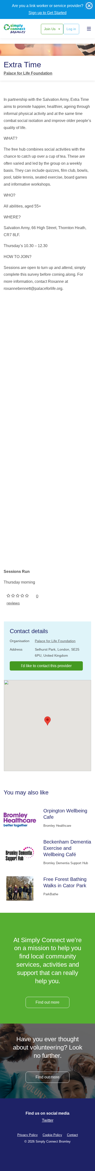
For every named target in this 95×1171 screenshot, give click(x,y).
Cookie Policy (52, 1135)
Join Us (50, 29)
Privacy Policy (27, 1135)
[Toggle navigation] (87, 28)
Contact (72, 1135)
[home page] (20, 29)
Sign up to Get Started (47, 13)
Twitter (47, 1120)
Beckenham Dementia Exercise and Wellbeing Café (67, 848)
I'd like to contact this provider (46, 666)
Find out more (47, 1002)
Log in (71, 29)
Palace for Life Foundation (28, 73)
